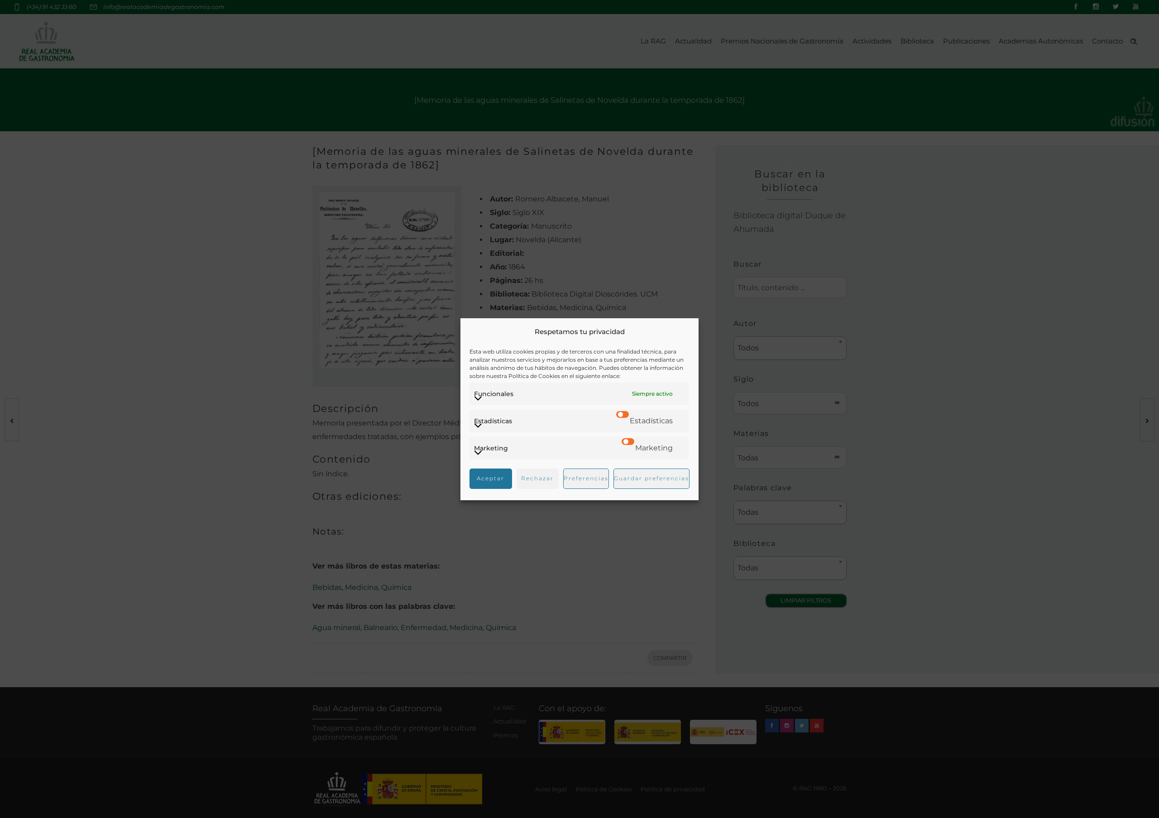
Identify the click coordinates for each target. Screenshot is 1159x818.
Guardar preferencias (651, 478)
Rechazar (537, 478)
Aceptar (490, 478)
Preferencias (586, 478)
